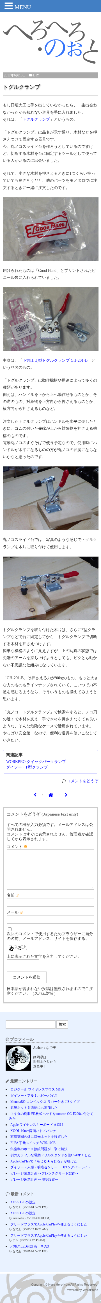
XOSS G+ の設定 (23, 1202)
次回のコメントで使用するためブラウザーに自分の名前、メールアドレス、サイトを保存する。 (50, 936)
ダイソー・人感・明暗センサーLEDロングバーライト (50, 1167)
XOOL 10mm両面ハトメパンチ (33, 1131)
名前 (13, 895)
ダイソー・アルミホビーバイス (34, 1095)
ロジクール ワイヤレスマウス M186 (37, 1089)
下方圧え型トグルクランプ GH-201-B (55, 360)
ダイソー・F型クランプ (27, 767)
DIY (36, 75)
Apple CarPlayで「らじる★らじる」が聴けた (43, 1161)
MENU (23, 7)
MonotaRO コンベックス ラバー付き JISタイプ (45, 1102)
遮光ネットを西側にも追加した (34, 1108)
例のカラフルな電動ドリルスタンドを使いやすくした (50, 1155)
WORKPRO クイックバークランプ (36, 762)
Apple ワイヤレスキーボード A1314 (36, 1125)
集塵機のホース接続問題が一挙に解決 (39, 1149)
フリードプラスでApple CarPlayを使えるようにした (48, 1224)
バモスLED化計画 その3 (29, 1246)
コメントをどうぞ (82, 781)
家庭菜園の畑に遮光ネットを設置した (39, 1137)
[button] (9, 6)
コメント (17, 847)
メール (15, 912)
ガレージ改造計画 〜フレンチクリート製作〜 (44, 1173)
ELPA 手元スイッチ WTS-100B (33, 1143)
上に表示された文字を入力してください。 (44, 956)
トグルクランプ (21, 87)
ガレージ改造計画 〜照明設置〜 (34, 1179)
